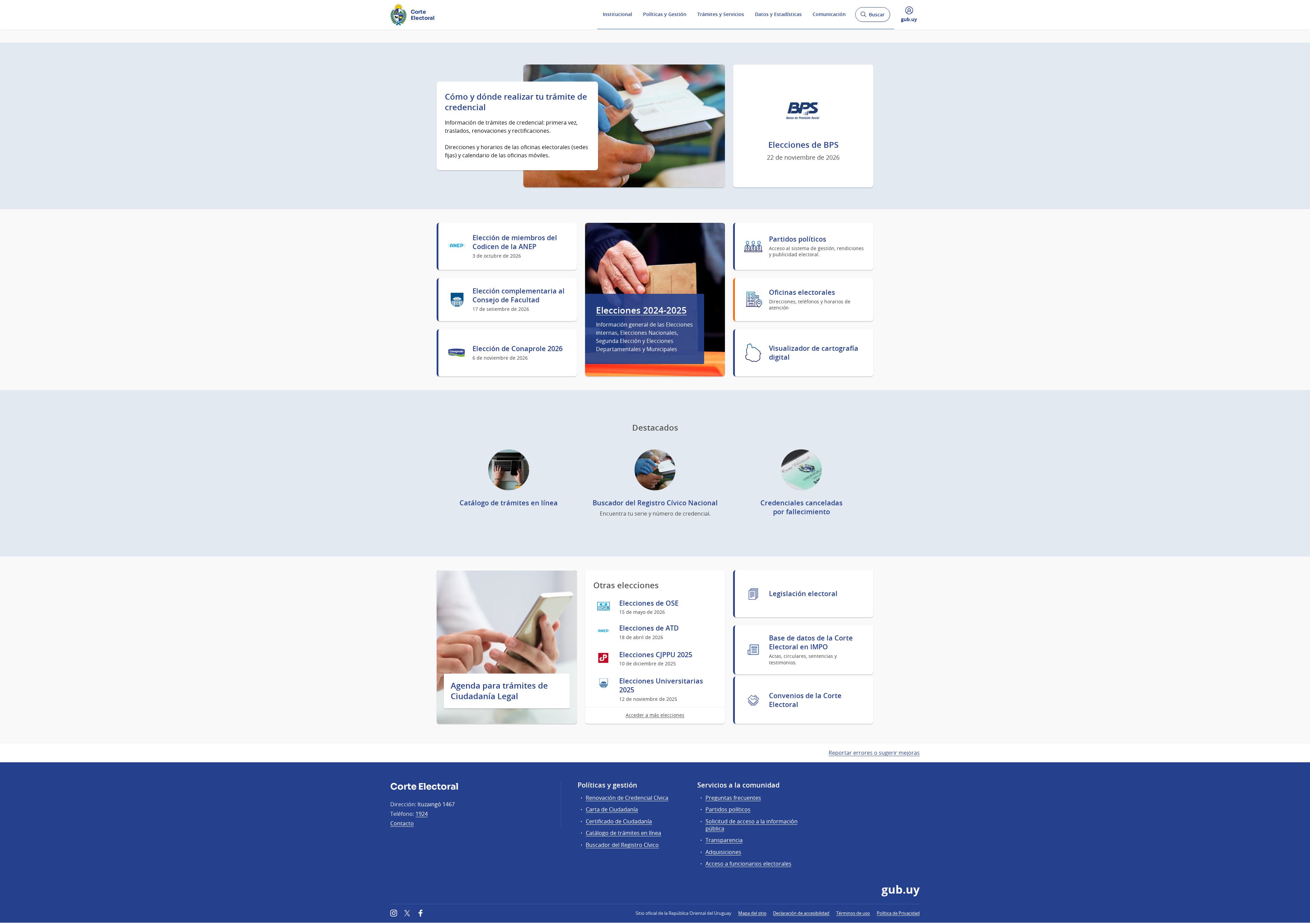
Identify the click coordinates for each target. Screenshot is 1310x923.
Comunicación (829, 14)
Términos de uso (853, 913)
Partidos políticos (728, 809)
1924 (422, 814)
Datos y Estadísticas (778, 14)
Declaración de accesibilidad (801, 913)
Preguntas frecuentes (733, 798)
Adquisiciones (723, 852)
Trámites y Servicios (720, 14)
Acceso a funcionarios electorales (748, 863)
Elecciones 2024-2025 (641, 310)
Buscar (872, 16)
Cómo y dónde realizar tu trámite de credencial (516, 102)
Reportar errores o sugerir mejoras (874, 752)
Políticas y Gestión (664, 14)
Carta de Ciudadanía (612, 809)
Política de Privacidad (898, 913)
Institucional (617, 14)
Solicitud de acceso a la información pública (751, 825)
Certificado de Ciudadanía (619, 821)
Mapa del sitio (752, 913)
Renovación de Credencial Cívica (627, 798)
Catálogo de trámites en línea (623, 833)
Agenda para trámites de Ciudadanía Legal (499, 691)
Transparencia (724, 840)
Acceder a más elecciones (655, 715)
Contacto (402, 823)
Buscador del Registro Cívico (622, 845)
